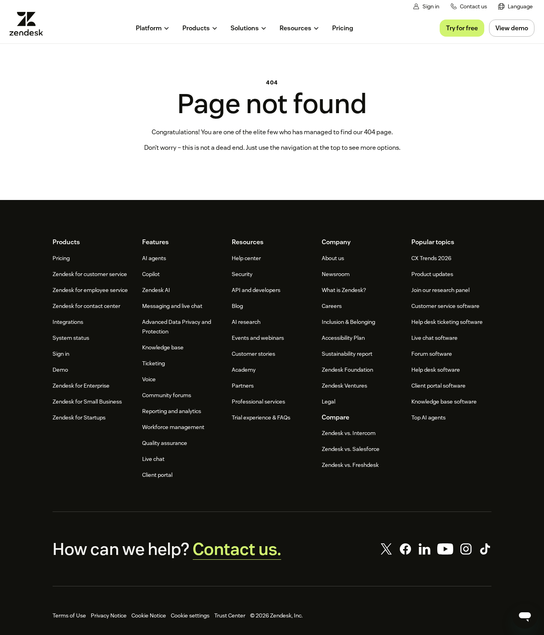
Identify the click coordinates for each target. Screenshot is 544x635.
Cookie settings (190, 615)
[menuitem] (515, 6)
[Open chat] (525, 616)
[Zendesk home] (29, 24)
